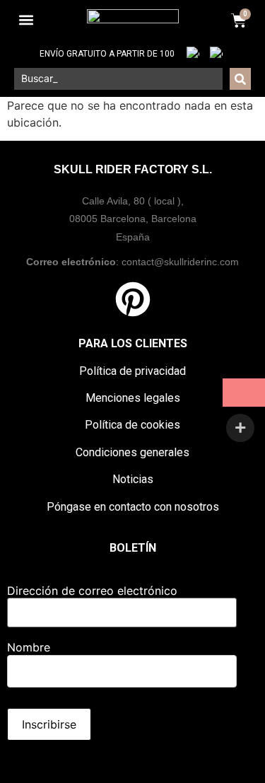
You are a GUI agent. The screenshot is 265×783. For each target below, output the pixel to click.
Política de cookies (132, 424)
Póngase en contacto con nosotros (133, 507)
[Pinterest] (133, 299)
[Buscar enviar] (240, 79)
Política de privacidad (132, 371)
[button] (25, 20)
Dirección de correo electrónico (92, 590)
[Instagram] (175, 299)
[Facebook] (90, 299)
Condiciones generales (132, 452)
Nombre (28, 647)
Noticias (132, 479)
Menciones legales (133, 398)
